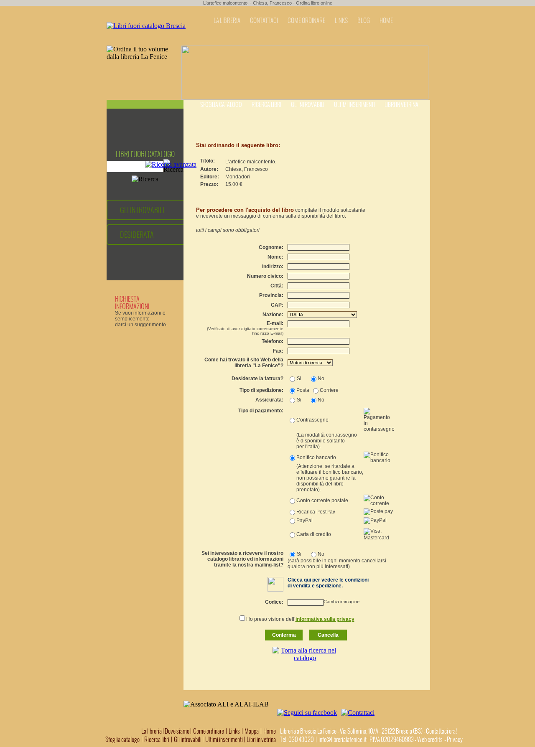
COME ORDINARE (306, 20)
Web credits (430, 739)
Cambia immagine (341, 601)
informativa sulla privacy (325, 619)
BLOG (363, 20)
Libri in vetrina (401, 105)
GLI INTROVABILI (142, 210)
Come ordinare (208, 731)
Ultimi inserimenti (354, 105)
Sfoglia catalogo (221, 105)
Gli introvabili (307, 105)
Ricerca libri (266, 105)
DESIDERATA (137, 234)
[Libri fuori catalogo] (146, 25)
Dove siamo (177, 731)
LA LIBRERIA (227, 20)
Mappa (252, 731)
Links (234, 731)
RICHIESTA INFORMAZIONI (132, 302)
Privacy (455, 739)
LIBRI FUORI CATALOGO (145, 154)
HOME (386, 20)
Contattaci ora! (441, 731)
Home (269, 731)
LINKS (341, 20)
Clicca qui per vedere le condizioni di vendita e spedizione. (328, 583)
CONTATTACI (264, 20)
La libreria (152, 731)
